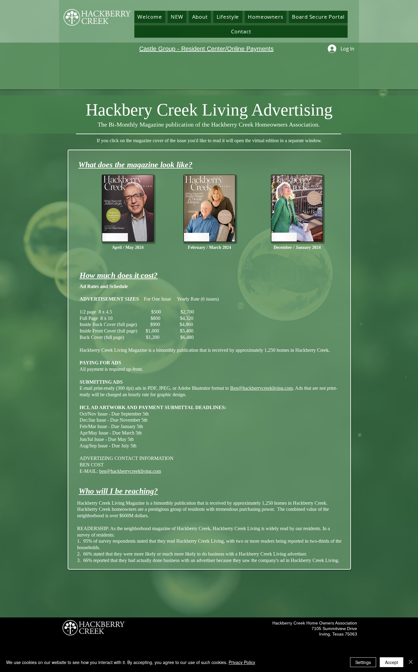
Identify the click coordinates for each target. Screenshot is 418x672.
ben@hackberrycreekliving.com (130, 471)
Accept (391, 662)
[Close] (410, 662)
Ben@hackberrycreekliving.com (261, 388)
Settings (363, 662)
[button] (200, 17)
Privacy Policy (242, 662)
